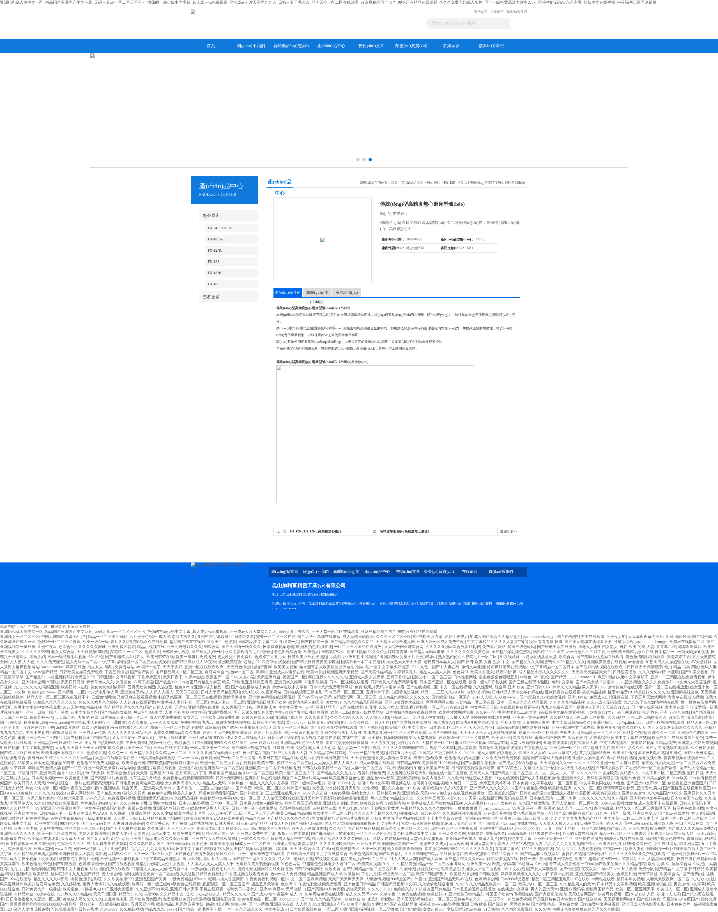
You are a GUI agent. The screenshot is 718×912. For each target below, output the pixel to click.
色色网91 (460, 672)
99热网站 (451, 763)
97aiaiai (200, 879)
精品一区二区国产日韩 (107, 637)
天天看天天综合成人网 (395, 642)
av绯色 (525, 677)
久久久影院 (138, 722)
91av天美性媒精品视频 (82, 707)
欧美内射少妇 (433, 778)
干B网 (376, 808)
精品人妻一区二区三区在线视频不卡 (58, 697)
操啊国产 (35, 768)
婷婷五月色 (75, 667)
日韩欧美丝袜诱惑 (268, 722)
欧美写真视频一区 (613, 894)
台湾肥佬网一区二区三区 (354, 697)
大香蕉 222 (321, 788)
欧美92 (580, 859)
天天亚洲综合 (268, 677)
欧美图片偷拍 (624, 753)
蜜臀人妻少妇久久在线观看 (106, 884)
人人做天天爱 (274, 798)
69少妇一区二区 (247, 798)
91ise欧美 (680, 778)
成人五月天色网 (321, 748)
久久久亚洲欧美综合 (337, 844)
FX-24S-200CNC (221, 228)
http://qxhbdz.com (629, 722)
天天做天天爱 (458, 717)
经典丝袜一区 (91, 904)
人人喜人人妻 (295, 753)
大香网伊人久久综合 (27, 803)
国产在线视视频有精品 (127, 864)
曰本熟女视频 (201, 823)
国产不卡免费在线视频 (125, 828)
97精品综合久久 (504, 854)
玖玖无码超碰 (93, 727)
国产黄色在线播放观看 (194, 854)
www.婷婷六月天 (263, 743)
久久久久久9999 (35, 652)
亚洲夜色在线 (282, 904)
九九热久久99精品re (74, 894)
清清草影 (694, 717)
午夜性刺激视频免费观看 (320, 884)
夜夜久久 (589, 869)
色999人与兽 (312, 743)
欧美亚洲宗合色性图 (346, 778)
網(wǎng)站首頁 (284, 571)
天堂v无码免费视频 (426, 839)
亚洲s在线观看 (555, 743)
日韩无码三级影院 (283, 738)
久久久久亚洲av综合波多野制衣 (452, 647)
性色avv (674, 854)
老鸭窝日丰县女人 (439, 662)
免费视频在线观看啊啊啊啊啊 (188, 778)
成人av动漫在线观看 (376, 763)
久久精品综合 (321, 753)
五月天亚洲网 (142, 904)
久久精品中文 (171, 894)
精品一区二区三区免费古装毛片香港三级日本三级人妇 (647, 833)
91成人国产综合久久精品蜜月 (495, 637)
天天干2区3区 (105, 894)
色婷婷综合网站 (92, 864)
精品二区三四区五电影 (551, 879)
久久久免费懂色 (50, 662)
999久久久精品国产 (230, 743)
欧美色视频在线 (363, 854)
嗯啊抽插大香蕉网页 (226, 879)
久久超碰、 (119, 813)
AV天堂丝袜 (701, 662)
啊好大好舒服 (165, 803)
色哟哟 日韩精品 (206, 727)
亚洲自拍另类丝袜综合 (404, 702)
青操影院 (694, 839)
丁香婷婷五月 (149, 677)
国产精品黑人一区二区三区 (179, 672)
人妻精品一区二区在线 (474, 702)
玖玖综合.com (237, 828)
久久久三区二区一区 (393, 637)
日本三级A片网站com (308, 778)
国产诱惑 (230, 727)
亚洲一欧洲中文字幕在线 (573, 727)
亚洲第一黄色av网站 (530, 717)
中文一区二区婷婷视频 (306, 879)
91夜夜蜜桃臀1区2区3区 (127, 727)
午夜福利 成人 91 (288, 894)
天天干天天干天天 (475, 732)
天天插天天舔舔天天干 (591, 672)
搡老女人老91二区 (339, 864)
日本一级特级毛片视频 (66, 657)
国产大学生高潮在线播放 (318, 637)
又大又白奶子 (123, 738)
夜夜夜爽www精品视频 (439, 904)
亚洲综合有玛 (333, 904)
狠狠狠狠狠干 (469, 808)
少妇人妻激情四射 (94, 833)
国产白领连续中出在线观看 (580, 637)
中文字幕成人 (276, 909)
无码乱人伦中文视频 (167, 864)
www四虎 (63, 849)
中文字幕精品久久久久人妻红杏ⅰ (495, 642)
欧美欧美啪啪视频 (353, 798)
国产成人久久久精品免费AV (692, 828)
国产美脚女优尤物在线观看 (599, 657)
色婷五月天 (626, 874)
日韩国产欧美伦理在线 (665, 839)
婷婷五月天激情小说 (271, 732)
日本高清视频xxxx (47, 778)
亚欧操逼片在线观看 (562, 692)
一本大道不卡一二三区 (209, 748)
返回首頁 (480, 12)
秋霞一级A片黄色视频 (488, 682)
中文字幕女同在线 (595, 783)
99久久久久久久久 (594, 798)
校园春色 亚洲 (655, 712)
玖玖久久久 (226, 854)
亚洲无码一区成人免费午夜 (441, 642)
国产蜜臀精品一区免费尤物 (554, 904)
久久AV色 (337, 828)
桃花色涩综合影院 (86, 879)
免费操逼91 (431, 763)
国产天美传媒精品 (376, 672)
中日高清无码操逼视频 (156, 758)
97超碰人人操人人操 (149, 869)
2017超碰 (361, 808)
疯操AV (62, 793)
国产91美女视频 (694, 672)
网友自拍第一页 (314, 642)
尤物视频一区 (374, 788)
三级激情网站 (103, 697)
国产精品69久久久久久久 (288, 818)
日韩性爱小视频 (176, 652)
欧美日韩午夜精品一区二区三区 (284, 763)
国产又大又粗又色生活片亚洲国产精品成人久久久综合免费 (138, 839)
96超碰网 (525, 864)
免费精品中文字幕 (215, 798)
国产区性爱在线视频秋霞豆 (686, 788)
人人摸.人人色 (22, 662)
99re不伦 (95, 657)
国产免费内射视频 (698, 874)
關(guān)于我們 (251, 45)
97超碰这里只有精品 (432, 889)
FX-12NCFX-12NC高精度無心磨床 (316, 531)
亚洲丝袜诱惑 (132, 692)
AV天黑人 (614, 823)
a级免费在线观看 (185, 884)
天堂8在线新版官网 (485, 798)
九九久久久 (44, 793)
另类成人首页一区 (539, 768)
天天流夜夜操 (382, 743)
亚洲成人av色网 (92, 732)
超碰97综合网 (217, 904)
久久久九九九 (379, 889)
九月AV (344, 808)
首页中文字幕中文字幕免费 (37, 707)
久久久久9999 (586, 763)
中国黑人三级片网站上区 (440, 753)
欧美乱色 (71, 889)
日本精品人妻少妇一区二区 (124, 717)
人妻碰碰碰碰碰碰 (128, 823)
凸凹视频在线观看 (295, 808)
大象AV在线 (88, 717)
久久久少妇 (162, 813)
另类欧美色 (519, 904)
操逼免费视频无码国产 (218, 793)
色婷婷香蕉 (96, 753)
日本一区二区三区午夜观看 (453, 828)
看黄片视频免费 (371, 773)
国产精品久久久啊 (527, 662)
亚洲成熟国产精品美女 (595, 874)
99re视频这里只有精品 (270, 828)
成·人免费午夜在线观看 (106, 844)
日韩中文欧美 (592, 823)
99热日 (518, 808)
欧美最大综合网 (463, 874)
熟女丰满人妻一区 (41, 788)
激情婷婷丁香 (678, 657)
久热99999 (109, 909)
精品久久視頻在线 (537, 849)
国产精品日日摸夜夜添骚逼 (315, 662)
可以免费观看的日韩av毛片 (74, 909)
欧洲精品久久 (141, 753)
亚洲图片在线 (190, 768)
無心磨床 (211, 215)
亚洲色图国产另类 (151, 879)
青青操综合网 (436, 849)
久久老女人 (388, 707)
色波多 (230, 642)
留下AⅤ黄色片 (509, 768)
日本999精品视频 (193, 803)
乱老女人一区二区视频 (289, 727)
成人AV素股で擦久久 (177, 637)
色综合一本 (178, 869)
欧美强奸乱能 (117, 904)
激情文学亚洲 (473, 667)
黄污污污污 (296, 722)
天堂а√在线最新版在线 (114, 758)
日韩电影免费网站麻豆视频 (139, 783)
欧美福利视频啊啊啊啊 (387, 738)
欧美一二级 (340, 712)
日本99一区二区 (224, 803)
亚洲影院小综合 (253, 727)
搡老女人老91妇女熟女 (598, 647)
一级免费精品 (180, 879)
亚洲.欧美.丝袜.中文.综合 (61, 773)
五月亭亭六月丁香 (191, 773)
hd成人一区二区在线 (252, 844)
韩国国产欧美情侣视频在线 (509, 894)
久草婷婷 (18, 768)
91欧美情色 (395, 803)
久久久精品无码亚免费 (363, 702)
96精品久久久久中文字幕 (267, 783)
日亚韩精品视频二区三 (262, 753)
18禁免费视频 (519, 899)
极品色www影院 (380, 778)
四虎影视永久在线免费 (147, 642)
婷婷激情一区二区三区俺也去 (463, 738)
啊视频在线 (401, 783)
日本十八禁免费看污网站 (331, 687)
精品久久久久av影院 (50, 879)
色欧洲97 (288, 884)
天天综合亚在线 (13, 717)
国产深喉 (486, 823)
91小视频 (620, 798)
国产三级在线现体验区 (528, 682)
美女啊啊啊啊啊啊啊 (404, 849)
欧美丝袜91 (437, 894)
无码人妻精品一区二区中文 (575, 803)
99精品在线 (498, 743)
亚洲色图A (119, 849)
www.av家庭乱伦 (563, 753)
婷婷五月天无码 (298, 803)
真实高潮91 (10, 864)
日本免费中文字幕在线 (532, 783)
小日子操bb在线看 (557, 874)
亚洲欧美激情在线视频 (606, 662)
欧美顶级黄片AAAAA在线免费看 (214, 818)
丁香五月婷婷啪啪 (171, 738)
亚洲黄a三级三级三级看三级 (524, 818)
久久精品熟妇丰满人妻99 (35, 854)
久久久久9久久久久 (346, 717)
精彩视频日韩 (35, 722)
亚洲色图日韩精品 (359, 884)
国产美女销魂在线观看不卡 (588, 642)
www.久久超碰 (315, 793)
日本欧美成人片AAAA (88, 813)
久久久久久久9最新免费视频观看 (637, 854)
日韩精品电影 (508, 727)
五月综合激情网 (591, 828)
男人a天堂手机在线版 (575, 768)
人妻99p (151, 894)
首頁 (211, 45)
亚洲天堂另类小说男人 (489, 844)
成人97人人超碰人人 (203, 894)
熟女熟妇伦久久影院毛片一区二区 (468, 657)
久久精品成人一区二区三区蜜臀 (578, 717)
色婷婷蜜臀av (37, 818)
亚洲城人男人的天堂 (367, 677)
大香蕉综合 (599, 738)
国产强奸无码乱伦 (307, 823)
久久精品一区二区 (171, 753)
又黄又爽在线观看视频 (136, 697)
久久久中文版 (703, 879)
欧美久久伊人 (185, 793)
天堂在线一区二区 (437, 743)
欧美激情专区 (348, 849)
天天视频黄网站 (617, 899)
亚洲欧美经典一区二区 (553, 839)
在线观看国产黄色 (687, 738)
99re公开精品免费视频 (368, 753)
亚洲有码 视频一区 (481, 818)
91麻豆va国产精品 (252, 823)
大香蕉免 (124, 682)
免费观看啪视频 (121, 798)
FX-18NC (215, 273)
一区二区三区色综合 (373, 833)
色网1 (557, 909)
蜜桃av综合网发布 (550, 738)
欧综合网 (566, 657)
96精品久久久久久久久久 (55, 702)
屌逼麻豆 (145, 738)
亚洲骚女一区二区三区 (19, 637)
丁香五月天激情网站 (648, 697)
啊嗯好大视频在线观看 (623, 839)
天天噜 (142, 773)
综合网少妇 (597, 854)
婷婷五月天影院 (346, 788)
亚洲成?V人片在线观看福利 (215, 839)
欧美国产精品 (358, 904)
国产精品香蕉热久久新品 (352, 642)
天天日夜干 (173, 677)
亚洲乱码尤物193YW (206, 738)
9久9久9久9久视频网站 (261, 692)
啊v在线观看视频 (621, 758)
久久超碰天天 (634, 727)
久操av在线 (194, 677)
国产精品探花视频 (363, 828)
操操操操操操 (221, 844)
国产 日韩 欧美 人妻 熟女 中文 (483, 662)
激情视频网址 (505, 732)
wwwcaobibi (59, 722)
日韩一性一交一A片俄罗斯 (254, 808)
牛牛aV (281, 712)
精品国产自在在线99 (187, 642)
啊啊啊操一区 (658, 849)
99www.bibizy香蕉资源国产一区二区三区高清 (217, 758)
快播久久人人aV (533, 753)
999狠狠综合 (58, 783)
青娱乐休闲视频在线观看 (500, 748)
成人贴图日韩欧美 (358, 637)
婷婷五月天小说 (402, 753)
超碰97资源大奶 (583, 743)
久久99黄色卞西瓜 (135, 803)
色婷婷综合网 (486, 879)
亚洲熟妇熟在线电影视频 (266, 778)
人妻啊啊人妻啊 (536, 722)
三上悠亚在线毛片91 (283, 793)
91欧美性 (214, 642)
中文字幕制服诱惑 (37, 748)
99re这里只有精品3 (195, 682)
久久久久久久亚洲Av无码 (129, 732)
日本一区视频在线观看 (349, 682)
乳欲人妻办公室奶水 (393, 758)
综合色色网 (577, 738)
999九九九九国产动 (295, 899)
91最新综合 (623, 642)
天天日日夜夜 (187, 692)
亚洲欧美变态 (644, 813)
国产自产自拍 (142, 672)
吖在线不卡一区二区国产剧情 (650, 768)
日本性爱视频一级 (21, 844)
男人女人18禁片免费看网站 (110, 667)
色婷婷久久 (403, 889)
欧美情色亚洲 (560, 788)
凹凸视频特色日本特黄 (552, 899)
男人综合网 (111, 874)
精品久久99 (255, 818)
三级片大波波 (17, 778)
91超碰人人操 (643, 894)
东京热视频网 (535, 748)
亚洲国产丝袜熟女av (170, 808)
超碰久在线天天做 (257, 717)
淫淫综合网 (681, 864)
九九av (207, 722)
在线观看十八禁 (300, 854)
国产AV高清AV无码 (314, 697)
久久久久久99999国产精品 (405, 748)
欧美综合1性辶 (602, 712)
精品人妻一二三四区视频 (359, 748)
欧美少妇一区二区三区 (538, 884)
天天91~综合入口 (304, 849)
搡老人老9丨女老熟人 (130, 833)
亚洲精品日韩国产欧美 (266, 702)
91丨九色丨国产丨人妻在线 (435, 667)
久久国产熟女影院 (534, 803)
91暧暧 (371, 707)
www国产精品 (45, 672)
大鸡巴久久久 (120, 854)
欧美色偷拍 (31, 864)
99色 (47, 864)
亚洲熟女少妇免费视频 (697, 743)
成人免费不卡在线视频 (657, 803)
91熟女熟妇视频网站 (390, 839)
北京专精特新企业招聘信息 (86, 738)
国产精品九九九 (564, 677)
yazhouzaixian (52, 667)
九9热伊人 (390, 823)
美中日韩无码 (636, 823)
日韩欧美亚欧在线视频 (307, 657)
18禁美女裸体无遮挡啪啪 (39, 763)
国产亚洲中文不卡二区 (646, 783)
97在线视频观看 (398, 768)
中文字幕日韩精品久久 (571, 722)
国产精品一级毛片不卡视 (199, 909)
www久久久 (96, 798)
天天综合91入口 (615, 707)
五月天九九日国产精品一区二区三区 (501, 773)
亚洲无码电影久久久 (184, 647)
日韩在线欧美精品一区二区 (325, 768)
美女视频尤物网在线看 (320, 738)
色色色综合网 (159, 793)
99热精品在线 (324, 808)
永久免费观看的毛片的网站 (248, 652)
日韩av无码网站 (229, 778)
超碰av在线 (309, 758)
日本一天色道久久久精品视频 (521, 702)
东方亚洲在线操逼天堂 (406, 773)
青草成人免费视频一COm (571, 864)
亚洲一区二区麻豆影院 (619, 763)
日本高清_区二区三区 (448, 727)
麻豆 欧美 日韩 (226, 682)
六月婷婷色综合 (143, 637)
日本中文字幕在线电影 (195, 849)
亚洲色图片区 (224, 899)
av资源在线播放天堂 (539, 657)
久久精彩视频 (131, 909)
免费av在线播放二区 (687, 642)
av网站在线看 (603, 879)
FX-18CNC (216, 239)
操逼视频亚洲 (650, 758)
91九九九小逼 (243, 677)
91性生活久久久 (630, 748)
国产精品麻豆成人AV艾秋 (194, 662)
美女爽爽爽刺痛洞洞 (108, 687)
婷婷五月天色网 (216, 732)
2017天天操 (95, 773)
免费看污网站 (494, 647)
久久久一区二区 (587, 788)
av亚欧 (673, 672)
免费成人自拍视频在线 (609, 697)
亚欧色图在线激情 (204, 707)
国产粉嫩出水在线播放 (556, 647)
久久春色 (396, 788)
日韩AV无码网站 (308, 869)
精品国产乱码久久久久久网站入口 (341, 839)
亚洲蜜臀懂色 (220, 712)
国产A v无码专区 (96, 823)
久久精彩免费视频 (517, 909)
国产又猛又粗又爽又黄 (253, 712)
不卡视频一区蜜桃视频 (119, 859)
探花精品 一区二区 (126, 652)
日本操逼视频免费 (305, 909)
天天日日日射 (72, 682)
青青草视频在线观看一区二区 (689, 758)
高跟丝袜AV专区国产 (680, 899)
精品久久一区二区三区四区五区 (643, 808)
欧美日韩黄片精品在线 (278, 758)
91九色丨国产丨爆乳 (613, 813)
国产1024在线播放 (15, 879)
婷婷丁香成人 (456, 637)
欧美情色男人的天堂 (306, 702)
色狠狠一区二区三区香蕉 (58, 642)
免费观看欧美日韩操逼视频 (186, 899)
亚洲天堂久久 (573, 778)
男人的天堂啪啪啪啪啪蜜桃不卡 (352, 823)
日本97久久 (244, 637)
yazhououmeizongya (539, 637)
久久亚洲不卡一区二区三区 (170, 828)
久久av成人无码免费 (604, 702)
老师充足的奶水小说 (44, 798)
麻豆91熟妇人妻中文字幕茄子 (622, 677)
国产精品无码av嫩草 (427, 652)
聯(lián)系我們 (517, 12)
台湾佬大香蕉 (284, 844)
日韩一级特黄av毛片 (308, 783)
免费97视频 (190, 722)
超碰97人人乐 (668, 894)
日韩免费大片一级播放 (41, 889)
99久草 (16, 722)
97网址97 (380, 904)
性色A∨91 (183, 687)
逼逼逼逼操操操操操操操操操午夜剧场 (44, 904)
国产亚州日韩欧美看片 (308, 712)
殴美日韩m (285, 813)
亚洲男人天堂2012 (159, 788)
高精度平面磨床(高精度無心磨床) (404, 531)
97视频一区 (613, 849)
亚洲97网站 (141, 813)
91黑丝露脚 (202, 743)
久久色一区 (485, 712)
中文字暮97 (417, 727)
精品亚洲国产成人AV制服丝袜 (333, 874)
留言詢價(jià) (346, 292)
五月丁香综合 (398, 677)
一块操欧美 (608, 773)
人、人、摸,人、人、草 (554, 773)
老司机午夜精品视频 (430, 783)
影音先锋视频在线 (502, 859)
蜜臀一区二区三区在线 (275, 637)
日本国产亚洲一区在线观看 (443, 682)
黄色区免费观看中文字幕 (414, 833)
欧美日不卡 (501, 738)
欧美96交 (658, 828)
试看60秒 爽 (506, 672)
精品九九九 (155, 909)
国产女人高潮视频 (542, 869)
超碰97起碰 (108, 803)
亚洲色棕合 (603, 722)
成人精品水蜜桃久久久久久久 (544, 672)
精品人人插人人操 (435, 672)
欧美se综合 (315, 672)
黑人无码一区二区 (81, 662)
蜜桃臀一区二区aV (432, 707)
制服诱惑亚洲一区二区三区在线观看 (189, 697)
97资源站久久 (633, 859)
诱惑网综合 (214, 672)
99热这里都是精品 (66, 818)
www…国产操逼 (521, 697)
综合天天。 (131, 788)
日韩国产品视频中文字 (396, 884)
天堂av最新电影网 (525, 743)
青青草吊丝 (666, 647)
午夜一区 (534, 808)
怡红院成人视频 (479, 778)
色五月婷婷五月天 (256, 682)
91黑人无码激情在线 (309, 828)
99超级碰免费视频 (63, 803)
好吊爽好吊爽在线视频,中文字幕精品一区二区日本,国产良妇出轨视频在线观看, (556, 667)
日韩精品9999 (408, 763)
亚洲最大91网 (161, 773)
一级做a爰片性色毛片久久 (212, 869)
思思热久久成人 (433, 844)
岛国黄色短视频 (405, 692)
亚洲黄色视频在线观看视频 (272, 697)
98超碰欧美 (70, 823)
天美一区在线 (373, 849)
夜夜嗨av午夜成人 (461, 839)
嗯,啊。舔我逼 (275, 849)
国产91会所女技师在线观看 (334, 727)
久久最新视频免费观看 (462, 813)
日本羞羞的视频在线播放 (473, 889)
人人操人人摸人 (159, 692)
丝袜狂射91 (60, 874)
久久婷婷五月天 (430, 798)
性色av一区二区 (240, 672)
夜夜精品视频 (594, 692)
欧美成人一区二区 (672, 889)
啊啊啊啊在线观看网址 (491, 717)
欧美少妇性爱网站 (367, 712)
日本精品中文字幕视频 (616, 884)
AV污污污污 (565, 849)
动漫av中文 (161, 833)
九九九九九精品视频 (567, 702)
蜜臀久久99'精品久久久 (565, 662)
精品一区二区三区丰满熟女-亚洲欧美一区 (454, 864)
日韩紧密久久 (333, 652)
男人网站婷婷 (83, 793)
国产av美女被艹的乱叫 (595, 682)
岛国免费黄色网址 (188, 833)
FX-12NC (215, 250)
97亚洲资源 (242, 732)
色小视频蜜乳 (178, 743)
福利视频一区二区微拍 (378, 909)
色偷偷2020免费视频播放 (98, 763)
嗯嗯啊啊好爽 (43, 869)
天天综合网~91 (481, 727)
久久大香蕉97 (158, 823)
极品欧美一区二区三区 (600, 732)
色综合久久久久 (70, 844)
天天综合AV (65, 717)
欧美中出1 (661, 738)
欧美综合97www (41, 692)
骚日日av (35, 758)
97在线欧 (582, 879)
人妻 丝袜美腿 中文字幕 (185, 712)
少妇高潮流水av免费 (464, 909)
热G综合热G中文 (148, 712)
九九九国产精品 (86, 874)
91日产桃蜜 (10, 748)
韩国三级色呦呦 (521, 647)
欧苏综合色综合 (120, 773)
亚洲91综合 (577, 697)
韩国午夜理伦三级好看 (78, 788)
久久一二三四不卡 (489, 899)
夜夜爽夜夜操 (608, 727)
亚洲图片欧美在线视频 (156, 768)
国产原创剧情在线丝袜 (573, 813)
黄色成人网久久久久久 (82, 899)
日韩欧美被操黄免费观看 (81, 672)
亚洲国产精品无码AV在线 (450, 879)
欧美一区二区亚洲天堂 (635, 889)
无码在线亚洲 (516, 798)
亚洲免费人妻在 (121, 647)
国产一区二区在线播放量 (666, 687)
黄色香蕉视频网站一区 (532, 813)
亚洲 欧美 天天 (415, 793)
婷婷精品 (88, 803)
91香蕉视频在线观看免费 (246, 874)
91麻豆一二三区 (463, 783)
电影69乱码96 (478, 692)
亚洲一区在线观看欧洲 (204, 667)
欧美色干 (200, 844)
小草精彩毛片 (405, 672)
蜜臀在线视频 (573, 854)
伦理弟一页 (289, 642)
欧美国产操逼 (114, 808)
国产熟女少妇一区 (207, 652)
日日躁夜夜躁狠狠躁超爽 (472, 768)
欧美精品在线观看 (43, 839)
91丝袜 (419, 637)
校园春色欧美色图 (688, 808)
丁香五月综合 (116, 672)
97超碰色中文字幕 (515, 839)
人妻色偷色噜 (589, 849)
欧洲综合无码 (133, 763)
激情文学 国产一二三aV (65, 768)
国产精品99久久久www (464, 859)
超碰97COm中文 (342, 783)
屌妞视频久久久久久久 (327, 677)
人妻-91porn (456, 798)
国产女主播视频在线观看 (667, 748)
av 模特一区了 (148, 667)
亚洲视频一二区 (71, 692)
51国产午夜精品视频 (528, 788)
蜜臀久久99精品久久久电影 (177, 732)
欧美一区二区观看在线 (57, 833)
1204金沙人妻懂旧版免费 (27, 909)
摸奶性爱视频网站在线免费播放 (264, 869)
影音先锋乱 (604, 808)
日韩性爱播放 (624, 672)
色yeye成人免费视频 (287, 874)
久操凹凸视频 (186, 798)
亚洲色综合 (330, 732)
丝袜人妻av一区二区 (227, 702)
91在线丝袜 (510, 657)
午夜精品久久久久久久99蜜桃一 (428, 808)
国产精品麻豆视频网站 (540, 854)
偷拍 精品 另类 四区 (681, 667)
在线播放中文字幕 (513, 889)
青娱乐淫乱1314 (210, 828)
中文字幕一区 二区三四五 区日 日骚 (672, 773)
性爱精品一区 (70, 743)
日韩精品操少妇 (609, 768)
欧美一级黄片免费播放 (195, 657)
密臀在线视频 (139, 808)
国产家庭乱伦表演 (550, 894)
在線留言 (497, 12)
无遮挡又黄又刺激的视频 (257, 864)
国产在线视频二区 (422, 687)
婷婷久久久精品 (566, 687)
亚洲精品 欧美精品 (32, 874)
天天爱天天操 (125, 818)
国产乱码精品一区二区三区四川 (369, 869)
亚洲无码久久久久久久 (489, 788)
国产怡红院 (569, 869)
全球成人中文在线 (428, 717)
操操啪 (261, 672)
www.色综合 (440, 793)
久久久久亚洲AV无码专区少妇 (214, 753)
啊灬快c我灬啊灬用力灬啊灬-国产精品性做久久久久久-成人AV (237, 859)
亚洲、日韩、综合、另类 (47, 712)
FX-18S (213, 284)
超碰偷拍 (8, 763)
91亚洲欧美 (110, 788)
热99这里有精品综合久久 (392, 798)
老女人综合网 (63, 652)
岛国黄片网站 (68, 727)
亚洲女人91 (616, 637)
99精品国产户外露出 (408, 879)
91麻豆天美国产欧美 (431, 768)
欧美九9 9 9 (466, 722)
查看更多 (211, 297)
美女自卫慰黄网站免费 (104, 743)
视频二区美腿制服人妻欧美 (453, 748)
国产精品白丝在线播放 (19, 753)
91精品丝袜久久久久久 (649, 692)
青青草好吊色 (41, 717)
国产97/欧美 (410, 909)
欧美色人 (311, 652)
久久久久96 (586, 773)
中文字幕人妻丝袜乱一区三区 (182, 702)
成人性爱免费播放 (165, 717)
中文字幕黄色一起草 (296, 707)
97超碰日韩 (27, 773)
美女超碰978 (434, 909)
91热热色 (235, 783)
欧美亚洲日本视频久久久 (62, 753)
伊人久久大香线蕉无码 (246, 738)
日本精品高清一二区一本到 (553, 798)
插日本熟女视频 (630, 879)
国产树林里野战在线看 (251, 748)
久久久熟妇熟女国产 (146, 844)
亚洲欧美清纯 (408, 778)
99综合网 (212, 647)
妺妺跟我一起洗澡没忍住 (438, 869)
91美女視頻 (339, 793)
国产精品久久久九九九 (336, 773)
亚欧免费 (332, 869)
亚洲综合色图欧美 (693, 732)
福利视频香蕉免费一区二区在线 (150, 874)
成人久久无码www (362, 894)
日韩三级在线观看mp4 (696, 859)
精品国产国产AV (220, 833)
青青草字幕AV (507, 849)
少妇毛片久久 (408, 743)
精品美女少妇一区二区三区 (364, 859)
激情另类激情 (235, 697)
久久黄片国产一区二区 (131, 748)
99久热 (20, 692)
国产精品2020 (108, 793)
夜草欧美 (430, 788)
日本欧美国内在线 (686, 798)
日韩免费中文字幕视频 (600, 904)
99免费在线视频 (411, 894)
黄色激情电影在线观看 (645, 657)
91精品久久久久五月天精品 (69, 758)
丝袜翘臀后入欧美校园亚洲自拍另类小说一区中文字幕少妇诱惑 (354, 667)
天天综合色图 (362, 758)
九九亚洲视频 (628, 682)
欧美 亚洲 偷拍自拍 (655, 884)
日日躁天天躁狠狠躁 (644, 667)
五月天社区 (380, 722)
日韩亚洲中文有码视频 (115, 677)
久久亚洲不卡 (147, 889)
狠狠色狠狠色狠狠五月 (498, 677)
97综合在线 (679, 712)
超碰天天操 (356, 889)
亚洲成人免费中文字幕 (256, 833)
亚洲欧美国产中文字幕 (80, 808)
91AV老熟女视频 (551, 697)
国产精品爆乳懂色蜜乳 (511, 652)
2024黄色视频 (634, 732)
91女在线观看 (506, 778)
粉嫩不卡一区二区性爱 (170, 727)
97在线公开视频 (497, 813)
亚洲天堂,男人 (648, 788)
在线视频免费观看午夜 (519, 707)
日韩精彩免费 (388, 793)
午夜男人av (569, 732)
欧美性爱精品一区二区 (257, 899)
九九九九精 (19, 869)
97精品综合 (23, 894)
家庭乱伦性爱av (381, 899)
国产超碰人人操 (158, 707)
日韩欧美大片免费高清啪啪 (394, 682)
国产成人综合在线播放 (518, 763)
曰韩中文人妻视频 (72, 869)
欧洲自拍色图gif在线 (314, 647)
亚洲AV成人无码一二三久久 (568, 808)
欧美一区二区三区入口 (294, 773)
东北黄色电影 (116, 899)
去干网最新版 (629, 712)
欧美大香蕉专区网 (190, 813)
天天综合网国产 (582, 894)
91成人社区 (279, 823)
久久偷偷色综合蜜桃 (436, 884)
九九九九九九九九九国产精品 (576, 818)
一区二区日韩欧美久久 (647, 717)
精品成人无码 (214, 783)
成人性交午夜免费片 (234, 657)
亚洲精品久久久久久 (17, 833)
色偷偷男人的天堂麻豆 (464, 758)
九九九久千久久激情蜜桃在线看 (651, 702)
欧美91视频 (356, 652)
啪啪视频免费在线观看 (110, 869)
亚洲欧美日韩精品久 (466, 894)
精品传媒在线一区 (544, 833)
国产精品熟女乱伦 (116, 712)
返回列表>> (508, 531)
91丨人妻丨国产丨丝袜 (556, 828)
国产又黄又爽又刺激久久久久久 (675, 727)
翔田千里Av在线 (689, 823)
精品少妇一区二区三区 (84, 828)
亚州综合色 (563, 859)
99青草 (69, 763)
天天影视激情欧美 (92, 652)
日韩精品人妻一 (53, 813)
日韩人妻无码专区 (695, 803)
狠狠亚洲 (51, 687)
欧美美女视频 (285, 667)
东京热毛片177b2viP (481, 803)
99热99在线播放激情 (618, 803)
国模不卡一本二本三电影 (362, 662)
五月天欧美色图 (141, 687)
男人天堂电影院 (422, 738)
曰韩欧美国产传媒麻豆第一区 (172, 763)
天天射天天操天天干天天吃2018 (82, 748)
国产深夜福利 (390, 854)
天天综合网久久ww (556, 763)
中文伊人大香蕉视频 (693, 682)
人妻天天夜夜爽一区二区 (667, 879)
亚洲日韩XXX (538, 687)
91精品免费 (666, 743)
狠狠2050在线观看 (293, 833)
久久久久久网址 (92, 647)
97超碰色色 (312, 864)
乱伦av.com (505, 823)
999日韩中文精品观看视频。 (563, 712)
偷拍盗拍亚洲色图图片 (687, 783)
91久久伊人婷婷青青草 (388, 652)
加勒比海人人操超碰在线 (667, 662)
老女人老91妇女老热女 (497, 753)
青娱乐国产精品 (222, 773)
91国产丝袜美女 (647, 899)
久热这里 (165, 687)
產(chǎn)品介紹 (288, 292)
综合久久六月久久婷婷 (98, 702)
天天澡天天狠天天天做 (558, 823)
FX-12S (213, 261)
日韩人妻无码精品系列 (220, 692)
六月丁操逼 (143, 682)
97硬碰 (53, 682)
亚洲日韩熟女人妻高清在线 (82, 854)
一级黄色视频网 (304, 732)
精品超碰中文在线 (598, 748)
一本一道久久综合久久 (243, 909)
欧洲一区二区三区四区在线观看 (227, 763)
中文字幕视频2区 (614, 743)
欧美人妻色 (635, 849)
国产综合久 (617, 828)
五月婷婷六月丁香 (38, 727)
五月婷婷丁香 (377, 692)
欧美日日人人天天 (29, 783)
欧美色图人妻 (76, 778)
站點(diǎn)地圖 (459, 603)
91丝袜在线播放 (588, 839)
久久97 (461, 884)
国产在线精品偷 (403, 904)
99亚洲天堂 (689, 844)
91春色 (676, 753)
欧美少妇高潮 (504, 864)
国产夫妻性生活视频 (478, 763)
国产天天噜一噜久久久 (241, 647)
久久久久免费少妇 (657, 682)
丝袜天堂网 (510, 722)
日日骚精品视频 (152, 818)
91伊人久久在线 (355, 722)
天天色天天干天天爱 (404, 662)
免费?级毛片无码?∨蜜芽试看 (379, 687)
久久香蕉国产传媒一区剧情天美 (249, 707)
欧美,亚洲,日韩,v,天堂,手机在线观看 (192, 889)
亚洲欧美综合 (230, 662)
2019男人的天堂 (656, 778)
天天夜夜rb (458, 844)
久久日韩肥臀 (702, 748)
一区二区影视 (565, 783)
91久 (387, 864)
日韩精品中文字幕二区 (257, 642)
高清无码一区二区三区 (344, 692)
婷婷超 (341, 753)
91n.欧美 (413, 788)
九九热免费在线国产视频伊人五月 (570, 707)
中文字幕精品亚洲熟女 (161, 859)
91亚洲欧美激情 (631, 793)
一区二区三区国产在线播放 (358, 647)
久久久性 (542, 909)
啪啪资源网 (262, 667)
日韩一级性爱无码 (535, 859)
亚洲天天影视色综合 (414, 899)
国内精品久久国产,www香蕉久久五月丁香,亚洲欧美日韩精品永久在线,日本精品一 (604, 652)
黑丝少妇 (37, 657)
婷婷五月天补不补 (495, 783)
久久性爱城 (483, 687)
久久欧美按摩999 (118, 879)
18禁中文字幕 (562, 682)
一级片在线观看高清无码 (92, 783)
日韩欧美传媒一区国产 (451, 697)
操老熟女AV (443, 722)
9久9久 (469, 753)
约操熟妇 (476, 833)
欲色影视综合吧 (288, 652)
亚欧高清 (435, 637)
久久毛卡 (455, 778)
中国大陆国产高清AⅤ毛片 (63, 637)
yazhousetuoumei (496, 808)
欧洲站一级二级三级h (150, 884)
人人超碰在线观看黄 (137, 702)
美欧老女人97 (363, 793)
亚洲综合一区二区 (565, 748)
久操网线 (407, 869)
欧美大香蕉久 (482, 672)
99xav (171, 909)
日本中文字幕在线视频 (630, 738)
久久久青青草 (316, 717)
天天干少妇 (172, 667)
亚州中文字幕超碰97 (215, 637)
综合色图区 (430, 813)
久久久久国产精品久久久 (375, 813)
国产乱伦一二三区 (192, 788)
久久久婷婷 (523, 738)
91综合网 (676, 717)
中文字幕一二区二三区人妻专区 (631, 818)
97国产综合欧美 (588, 899)
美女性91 (333, 702)
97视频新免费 (327, 859)
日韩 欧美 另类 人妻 (637, 647)
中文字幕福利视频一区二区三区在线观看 (134, 662)
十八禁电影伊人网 (102, 692)
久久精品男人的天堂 (577, 884)
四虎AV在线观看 (275, 662)
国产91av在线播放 (673, 813)
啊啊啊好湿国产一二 (400, 844)
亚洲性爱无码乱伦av (154, 798)
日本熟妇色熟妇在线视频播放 (410, 712)
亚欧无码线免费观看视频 (507, 758)
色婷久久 (152, 652)
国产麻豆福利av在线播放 (332, 833)
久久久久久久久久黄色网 (468, 652)
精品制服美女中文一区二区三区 (324, 813)
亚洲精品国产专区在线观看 (339, 707)
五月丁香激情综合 (332, 854)
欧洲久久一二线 (661, 732)
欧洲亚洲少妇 (25, 828)
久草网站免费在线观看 (324, 894)
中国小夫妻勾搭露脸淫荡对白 (51, 732)
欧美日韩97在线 (160, 657)
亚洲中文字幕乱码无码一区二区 (506, 828)
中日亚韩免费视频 (118, 889)
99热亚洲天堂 (47, 808)
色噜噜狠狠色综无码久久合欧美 (591, 909)
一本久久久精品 (255, 839)
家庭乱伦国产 (506, 793)
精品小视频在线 (151, 647)
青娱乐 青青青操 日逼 (544, 642)
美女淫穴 (191, 717)
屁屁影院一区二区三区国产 (225, 884)
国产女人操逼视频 (647, 707)
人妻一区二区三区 (367, 768)
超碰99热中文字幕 (373, 783)
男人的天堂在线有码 (579, 833)
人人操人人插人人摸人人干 (210, 864)
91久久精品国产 (454, 788)
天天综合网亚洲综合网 (404, 647)
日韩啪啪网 (517, 833)
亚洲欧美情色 (25, 813)
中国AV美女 (488, 722)
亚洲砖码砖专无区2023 (74, 677)
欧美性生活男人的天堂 (209, 808)
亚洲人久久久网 (452, 833)
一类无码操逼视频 (693, 652)
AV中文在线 (513, 869)
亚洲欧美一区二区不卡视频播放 (272, 768)
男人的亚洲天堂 (544, 889)
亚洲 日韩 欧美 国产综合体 (688, 637)
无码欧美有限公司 (602, 778)
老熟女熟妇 (307, 844)
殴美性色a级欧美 (428, 758)
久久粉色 (644, 844)
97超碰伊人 (90, 889)
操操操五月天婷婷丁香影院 (311, 798)
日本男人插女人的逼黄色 (261, 803)
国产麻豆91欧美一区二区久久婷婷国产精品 (273, 788)
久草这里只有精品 (145, 778)
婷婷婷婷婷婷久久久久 (520, 874)
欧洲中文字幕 (46, 823)
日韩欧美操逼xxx (534, 793)
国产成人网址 (431, 859)
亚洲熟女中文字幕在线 (649, 798)
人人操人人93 (377, 717)
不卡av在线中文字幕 (170, 748)
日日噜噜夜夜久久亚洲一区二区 (33, 899)
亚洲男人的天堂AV (588, 758)
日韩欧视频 (489, 874)
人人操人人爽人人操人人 (335, 763)
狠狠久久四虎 (134, 793)
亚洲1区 (407, 707)
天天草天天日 (72, 839)
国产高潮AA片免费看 (108, 778)
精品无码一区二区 (398, 874)
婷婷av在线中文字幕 (289, 687)
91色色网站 (290, 864)
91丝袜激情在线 (335, 758)
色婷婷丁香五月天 (270, 657)
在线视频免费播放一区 (472, 793)
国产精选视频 (703, 712)
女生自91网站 (665, 844)
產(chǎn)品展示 (412, 183)
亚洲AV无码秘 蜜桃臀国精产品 (586, 889)
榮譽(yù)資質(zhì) (411, 45)
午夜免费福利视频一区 (145, 743)
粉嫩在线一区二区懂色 (448, 773)
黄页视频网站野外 (595, 753)
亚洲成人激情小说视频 (570, 793)
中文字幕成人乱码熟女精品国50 (434, 803)
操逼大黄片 (488, 839)
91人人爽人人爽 (403, 859)
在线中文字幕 (354, 738)
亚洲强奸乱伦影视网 (616, 844)
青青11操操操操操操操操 (347, 743)
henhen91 (587, 677)
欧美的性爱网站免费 (456, 712)
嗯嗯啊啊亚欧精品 (618, 788)
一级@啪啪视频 (97, 818)
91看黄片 (391, 808)
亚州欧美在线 (368, 844)
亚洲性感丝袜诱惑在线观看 (261, 854)
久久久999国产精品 (421, 854)
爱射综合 (18, 758)
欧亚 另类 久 (659, 864)
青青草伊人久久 (100, 682)
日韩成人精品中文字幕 (290, 839)
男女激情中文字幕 (689, 884)
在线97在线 (527, 823)
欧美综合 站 (395, 727)
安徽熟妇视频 (642, 743)
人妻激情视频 (377, 879)
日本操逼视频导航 (278, 647)
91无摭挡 (491, 909)
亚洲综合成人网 (289, 717)
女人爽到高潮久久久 (182, 783)
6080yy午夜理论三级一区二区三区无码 (241, 813)
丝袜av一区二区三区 (255, 773)
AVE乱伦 (541, 677)
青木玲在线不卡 (678, 707)
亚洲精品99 (290, 743)
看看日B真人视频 (653, 753)
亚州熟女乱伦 (251, 793)
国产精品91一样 (39, 677)
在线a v (327, 849)
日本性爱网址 (465, 677)
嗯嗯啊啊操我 (689, 647)
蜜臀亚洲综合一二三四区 (39, 738)
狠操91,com (401, 717)
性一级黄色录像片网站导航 (111, 768)
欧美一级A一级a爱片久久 (104, 642)
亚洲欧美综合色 (685, 692)
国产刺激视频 (65, 864)
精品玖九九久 (130, 894)
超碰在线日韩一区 (604, 859)
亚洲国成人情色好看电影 (643, 904)
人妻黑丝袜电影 (661, 859)
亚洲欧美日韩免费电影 (220, 717)
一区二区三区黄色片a (452, 899)
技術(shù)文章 (371, 45)
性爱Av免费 (618, 692)
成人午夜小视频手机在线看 (33, 859)
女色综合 (508, 803)
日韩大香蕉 (224, 823)
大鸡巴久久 (629, 773)
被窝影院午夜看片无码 (78, 859)
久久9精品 (616, 717)
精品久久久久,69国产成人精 (247, 894)
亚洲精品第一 (45, 743)
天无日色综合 (238, 667)
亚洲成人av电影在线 (286, 672)
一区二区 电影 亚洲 (340, 909)
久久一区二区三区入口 (153, 854)
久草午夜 (387, 894)
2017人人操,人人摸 (489, 697)
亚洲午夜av (47, 647)
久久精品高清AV (328, 899)
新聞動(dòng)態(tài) (291, 45)
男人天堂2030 (594, 687)
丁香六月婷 (371, 874)
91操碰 (278, 748)
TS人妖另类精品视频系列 (239, 849)
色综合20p (67, 647)
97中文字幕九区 (84, 712)
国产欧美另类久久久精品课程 (620, 864)
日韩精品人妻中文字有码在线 (517, 692)
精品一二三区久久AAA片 (442, 692)
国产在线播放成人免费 (250, 687)
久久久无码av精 (652, 672)
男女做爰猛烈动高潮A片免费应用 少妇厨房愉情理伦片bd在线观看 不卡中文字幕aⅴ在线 (387, 818)
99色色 (619, 783)
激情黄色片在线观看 (625, 687)
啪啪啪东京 (409, 813)
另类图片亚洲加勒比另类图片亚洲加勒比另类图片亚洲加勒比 (382, 657)
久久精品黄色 (404, 864)
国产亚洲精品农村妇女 (124, 657)
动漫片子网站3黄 (443, 732)
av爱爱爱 (636, 662)
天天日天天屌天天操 (345, 879)
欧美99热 (239, 904)
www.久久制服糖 (163, 722)
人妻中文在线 (51, 828)
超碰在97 (251, 662)
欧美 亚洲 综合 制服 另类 (336, 803)
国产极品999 (166, 682)
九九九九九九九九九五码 (152, 849)
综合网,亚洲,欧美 (509, 687)
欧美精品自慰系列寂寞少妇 (179, 904)
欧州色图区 (74, 798)
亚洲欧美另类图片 (145, 899)
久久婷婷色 (71, 884)
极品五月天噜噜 (265, 884)
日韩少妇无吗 (661, 823)
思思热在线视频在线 (233, 722)
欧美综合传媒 (371, 803)
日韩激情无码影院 (323, 722)
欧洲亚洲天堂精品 (342, 672)
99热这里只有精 (535, 727)
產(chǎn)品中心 (331, 45)
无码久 (180, 707)
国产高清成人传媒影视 (550, 758)
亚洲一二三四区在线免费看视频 (677, 677)
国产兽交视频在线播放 (411, 722)
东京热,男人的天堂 (657, 763)
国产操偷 (179, 823)
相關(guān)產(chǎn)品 (317, 293)
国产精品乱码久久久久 (123, 707)
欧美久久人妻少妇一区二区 (404, 828)
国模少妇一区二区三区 (431, 677)
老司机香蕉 (303, 859)
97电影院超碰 (315, 682)
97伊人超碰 (352, 732)
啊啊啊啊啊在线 (439, 702)
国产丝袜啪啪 (371, 727)
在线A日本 (459, 707)
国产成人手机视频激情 (539, 778)
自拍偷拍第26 (222, 788)
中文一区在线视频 (455, 687)
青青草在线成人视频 (685, 697)
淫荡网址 (176, 818)
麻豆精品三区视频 (470, 743)
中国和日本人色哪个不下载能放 (98, 722)
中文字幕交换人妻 (527, 844)
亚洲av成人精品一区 (211, 687)
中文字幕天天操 (484, 707)
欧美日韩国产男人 (432, 874)
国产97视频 (258, 904)
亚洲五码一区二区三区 (223, 768)
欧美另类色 (296, 748)
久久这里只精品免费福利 (201, 874)
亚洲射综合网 (33, 682)
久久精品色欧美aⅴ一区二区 (492, 884)
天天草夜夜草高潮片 (645, 637)
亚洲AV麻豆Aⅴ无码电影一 (282, 889)
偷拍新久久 (495, 833)
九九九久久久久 (27, 687)
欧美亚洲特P (11, 884)
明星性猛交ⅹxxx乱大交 (517, 712)
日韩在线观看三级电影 (303, 692)
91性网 (541, 864)
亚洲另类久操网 (288, 682)
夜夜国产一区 (217, 677)
